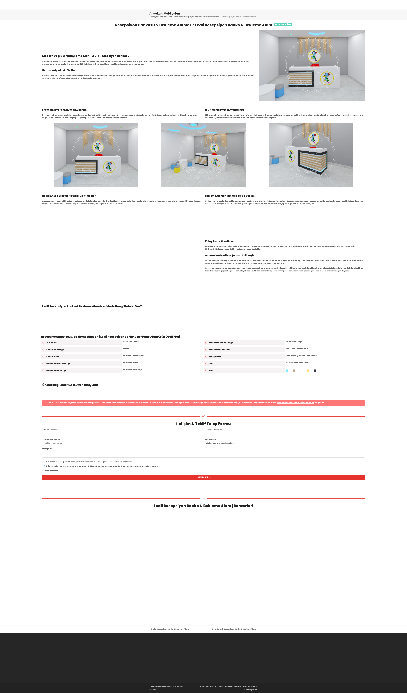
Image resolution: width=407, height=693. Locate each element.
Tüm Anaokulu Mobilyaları (171, 17)
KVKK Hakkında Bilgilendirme (228, 686)
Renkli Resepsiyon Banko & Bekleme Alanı (313, 598)
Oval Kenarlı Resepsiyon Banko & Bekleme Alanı (236, 598)
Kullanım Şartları (250, 690)
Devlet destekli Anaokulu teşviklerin (320, 391)
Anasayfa (153, 17)
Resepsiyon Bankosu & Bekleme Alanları (201, 17)
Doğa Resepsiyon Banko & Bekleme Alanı (70, 598)
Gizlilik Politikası (250, 686)
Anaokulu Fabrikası (157, 687)
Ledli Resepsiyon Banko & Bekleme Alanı (151, 598)
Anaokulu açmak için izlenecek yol (262, 391)
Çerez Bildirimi (206, 686)
